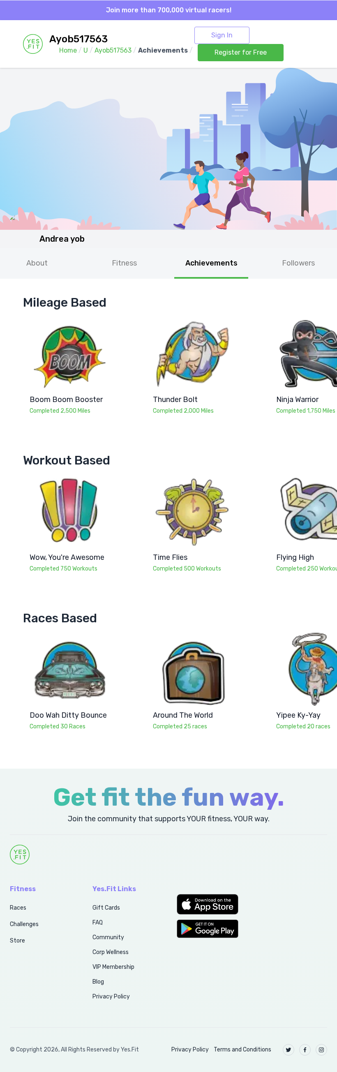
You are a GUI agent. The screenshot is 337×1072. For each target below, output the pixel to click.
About (37, 263)
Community (108, 937)
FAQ (97, 922)
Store (17, 940)
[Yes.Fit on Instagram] (321, 1050)
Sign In (222, 35)
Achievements (211, 263)
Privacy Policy (111, 996)
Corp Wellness (110, 952)
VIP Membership (113, 966)
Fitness (124, 263)
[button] (211, 904)
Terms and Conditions (242, 1049)
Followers (298, 263)
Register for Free (241, 52)
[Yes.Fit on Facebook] (305, 1050)
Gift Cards (106, 907)
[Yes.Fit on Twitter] (288, 1050)
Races (18, 907)
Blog (98, 981)
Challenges (24, 924)
